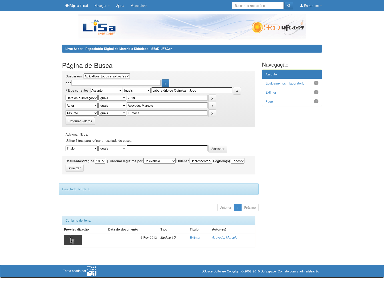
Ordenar (182, 161)
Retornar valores (80, 121)
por (68, 83)
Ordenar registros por (126, 161)
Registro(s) (221, 161)
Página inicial (78, 5)
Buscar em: (74, 76)
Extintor (195, 237)
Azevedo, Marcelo (224, 237)
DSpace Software (214, 271)
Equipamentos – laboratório (285, 83)
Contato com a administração (298, 271)
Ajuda (120, 5)
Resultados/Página (80, 161)
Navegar (100, 5)
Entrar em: (311, 5)
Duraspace (268, 271)
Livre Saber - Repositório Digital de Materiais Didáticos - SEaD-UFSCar (118, 48)
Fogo (269, 101)
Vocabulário (139, 5)
